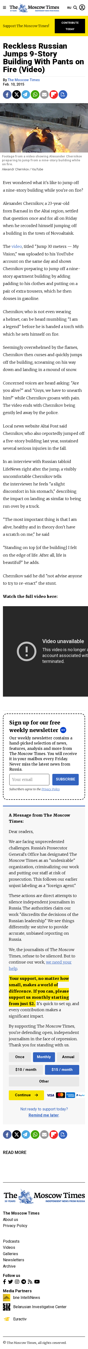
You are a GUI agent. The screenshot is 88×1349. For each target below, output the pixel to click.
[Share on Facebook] (7, 94)
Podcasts (11, 1241)
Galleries (10, 1253)
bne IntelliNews (26, 1297)
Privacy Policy (51, 789)
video (16, 246)
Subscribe (65, 779)
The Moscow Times (21, 1213)
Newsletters (13, 1260)
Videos (9, 1247)
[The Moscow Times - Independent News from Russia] (34, 8)
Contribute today (70, 26)
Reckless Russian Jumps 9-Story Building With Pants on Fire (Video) (43, 57)
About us (10, 1219)
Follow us (11, 1275)
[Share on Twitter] (16, 94)
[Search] (75, 8)
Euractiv (20, 1319)
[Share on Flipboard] (53, 94)
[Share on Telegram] (26, 94)
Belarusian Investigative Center (39, 1307)
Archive (9, 1266)
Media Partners (17, 1291)
